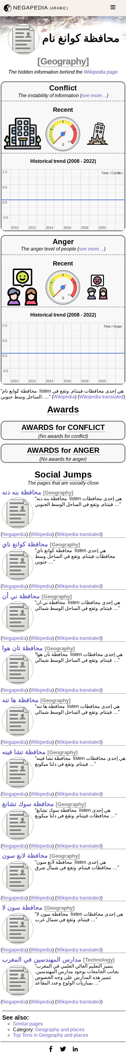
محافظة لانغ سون (25, 855)
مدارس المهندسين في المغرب (41, 959)
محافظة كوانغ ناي (25, 544)
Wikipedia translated (101, 396)
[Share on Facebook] (50, 1052)
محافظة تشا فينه (24, 752)
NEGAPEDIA (40, 8)
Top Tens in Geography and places (50, 1035)
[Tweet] (63, 1052)
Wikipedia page (101, 72)
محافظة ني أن (21, 596)
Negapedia (14, 534)
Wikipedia (64, 396)
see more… (94, 95)
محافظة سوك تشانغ (28, 804)
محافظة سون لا (22, 907)
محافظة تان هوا (22, 648)
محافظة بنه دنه (21, 492)
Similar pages (28, 1023)
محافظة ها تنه (20, 700)
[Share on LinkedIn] (75, 1052)
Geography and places (59, 1029)
